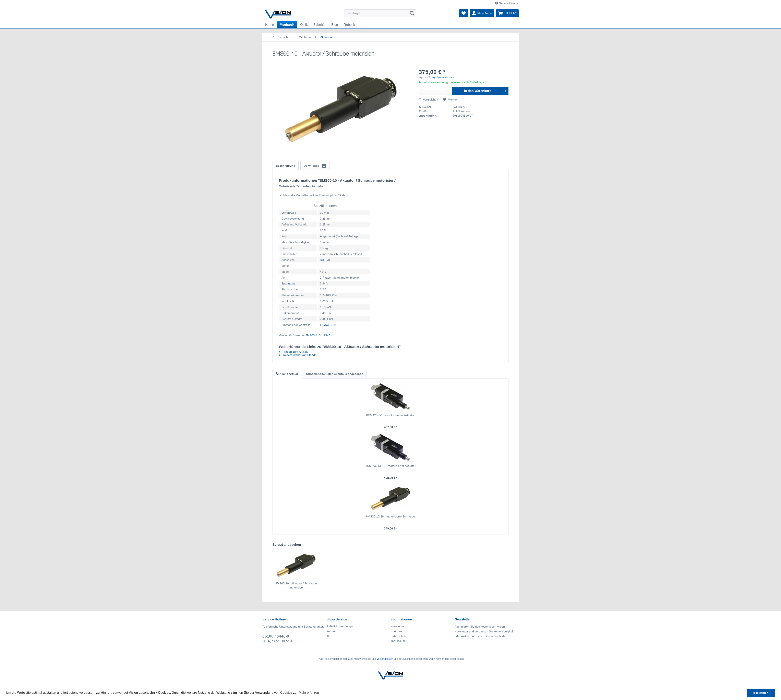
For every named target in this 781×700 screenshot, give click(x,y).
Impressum (397, 640)
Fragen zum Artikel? (295, 351)
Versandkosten (385, 658)
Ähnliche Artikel (287, 373)
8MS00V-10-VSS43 (317, 335)
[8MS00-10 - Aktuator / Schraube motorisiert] (296, 565)
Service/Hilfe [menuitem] (507, 3)
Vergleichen (430, 99)
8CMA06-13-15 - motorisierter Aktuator (390, 465)
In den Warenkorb (477, 91)
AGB (329, 636)
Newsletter (397, 626)
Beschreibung (285, 165)
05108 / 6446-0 (275, 636)
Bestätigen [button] (760, 692)
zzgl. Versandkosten (443, 77)
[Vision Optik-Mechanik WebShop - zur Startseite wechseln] (278, 14)
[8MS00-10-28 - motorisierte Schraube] (390, 498)
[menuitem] (380, 13)
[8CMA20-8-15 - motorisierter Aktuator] (390, 397)
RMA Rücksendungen (340, 626)
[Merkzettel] (463, 13)
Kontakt (331, 631)
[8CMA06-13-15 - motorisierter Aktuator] (390, 447)
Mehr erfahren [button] (309, 692)
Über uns (396, 631)
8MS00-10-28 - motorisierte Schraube (390, 516)
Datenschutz (398, 636)
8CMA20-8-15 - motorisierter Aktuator (390, 415)
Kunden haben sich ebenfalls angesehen (334, 373)
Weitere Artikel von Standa (299, 355)
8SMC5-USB (328, 324)
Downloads (314, 165)
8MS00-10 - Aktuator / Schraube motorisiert (296, 585)
